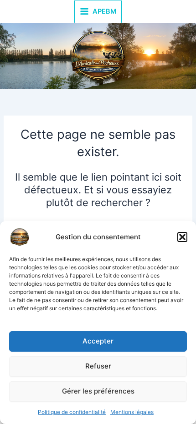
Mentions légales (132, 412)
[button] (182, 237)
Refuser (98, 366)
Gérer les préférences (98, 391)
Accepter (98, 341)
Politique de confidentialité (72, 412)
